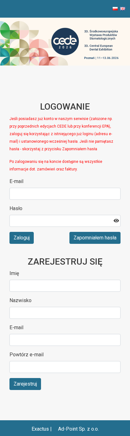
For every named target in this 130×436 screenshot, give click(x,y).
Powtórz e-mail (26, 355)
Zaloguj (22, 238)
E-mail (16, 181)
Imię (14, 273)
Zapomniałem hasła (95, 238)
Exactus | (42, 429)
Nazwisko (20, 300)
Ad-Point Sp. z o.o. (78, 429)
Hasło (15, 208)
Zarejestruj (25, 384)
